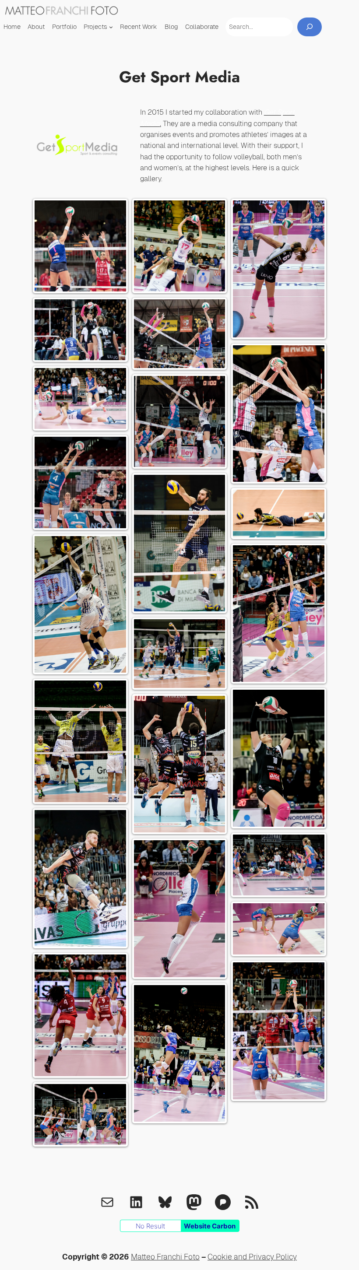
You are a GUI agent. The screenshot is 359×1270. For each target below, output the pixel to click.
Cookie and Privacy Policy (252, 1256)
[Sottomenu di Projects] (111, 27)
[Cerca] (309, 27)
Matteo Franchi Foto (165, 1256)
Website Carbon (210, 1226)
